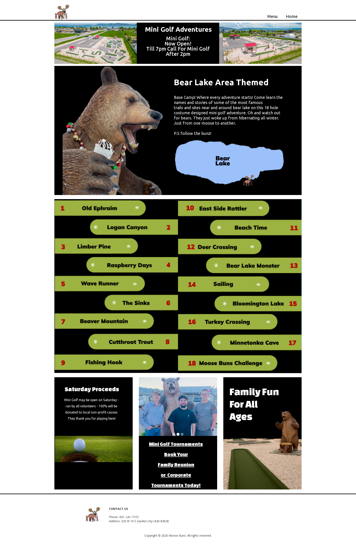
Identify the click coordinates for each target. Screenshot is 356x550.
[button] (143, 408)
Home (291, 16)
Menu (272, 16)
